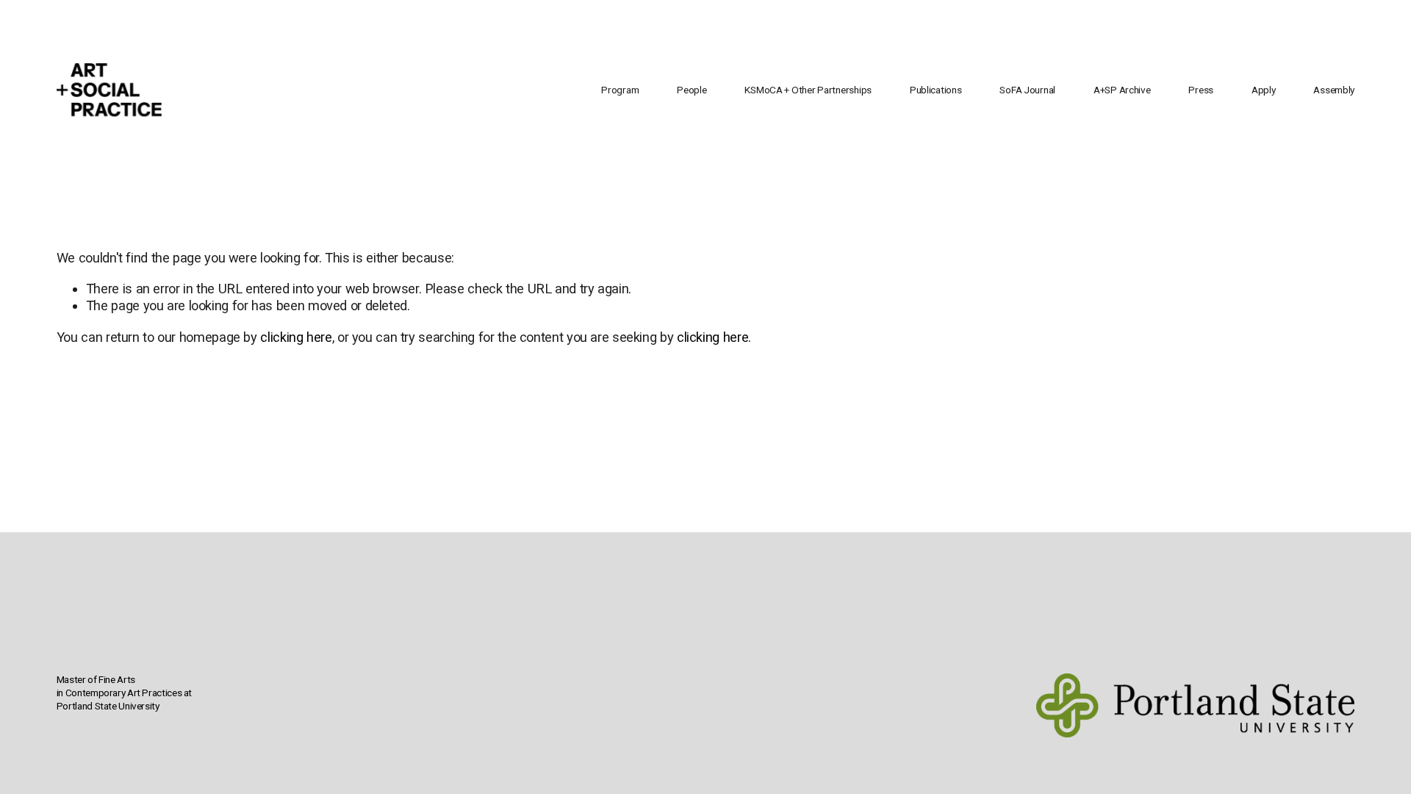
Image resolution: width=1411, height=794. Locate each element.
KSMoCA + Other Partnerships (808, 90)
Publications (936, 90)
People (691, 90)
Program (620, 90)
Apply (1264, 90)
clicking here (295, 337)
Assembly (1333, 90)
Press (1200, 90)
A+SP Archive (1122, 90)
